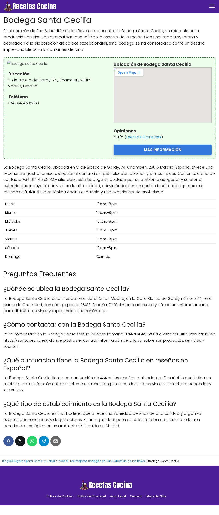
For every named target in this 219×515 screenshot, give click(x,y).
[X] (20, 441)
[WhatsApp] (32, 441)
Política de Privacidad (91, 496)
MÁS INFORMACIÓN (162, 149)
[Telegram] (44, 441)
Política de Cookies (60, 496)
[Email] (55, 441)
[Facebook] (8, 441)
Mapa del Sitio (156, 496)
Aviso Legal (118, 496)
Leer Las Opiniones (143, 137)
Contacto (136, 496)
